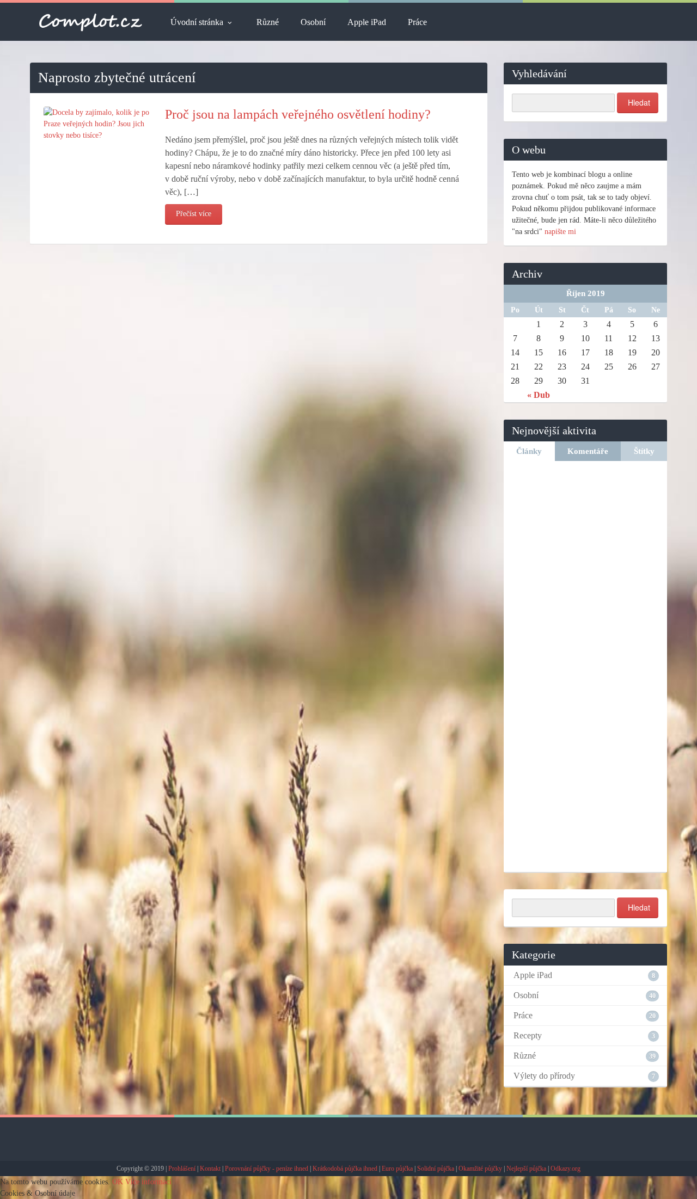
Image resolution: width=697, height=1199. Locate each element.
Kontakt (210, 1168)
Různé (267, 22)
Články (529, 451)
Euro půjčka (397, 1168)
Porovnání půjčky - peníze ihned (266, 1168)
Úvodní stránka (196, 22)
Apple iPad (366, 22)
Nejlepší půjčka (526, 1168)
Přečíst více (193, 214)
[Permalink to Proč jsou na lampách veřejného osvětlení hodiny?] (97, 123)
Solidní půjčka (435, 1168)
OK (117, 1182)
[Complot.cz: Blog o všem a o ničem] (90, 22)
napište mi (560, 231)
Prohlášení (181, 1168)
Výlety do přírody (544, 1075)
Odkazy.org (565, 1168)
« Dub (538, 394)
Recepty (527, 1035)
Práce (417, 22)
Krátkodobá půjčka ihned (345, 1168)
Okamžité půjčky (480, 1168)
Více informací (148, 1182)
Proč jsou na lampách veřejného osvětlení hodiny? (298, 114)
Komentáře (587, 451)
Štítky (644, 451)
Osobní (313, 22)
